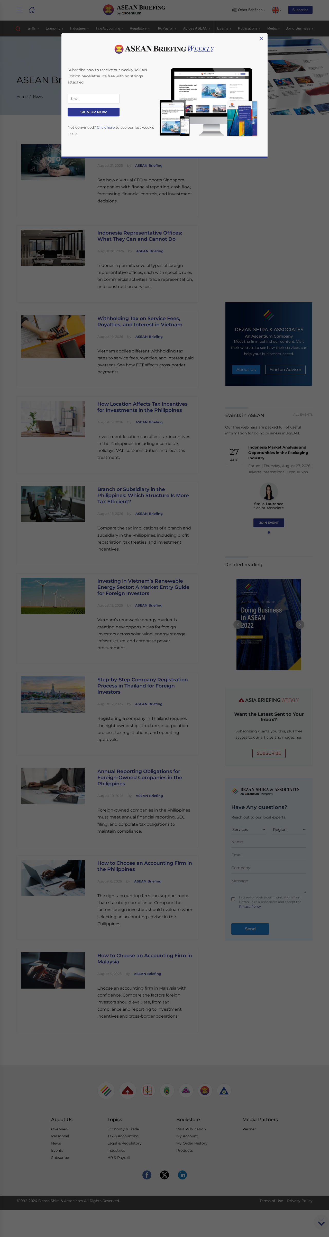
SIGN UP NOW (93, 112)
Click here (106, 127)
